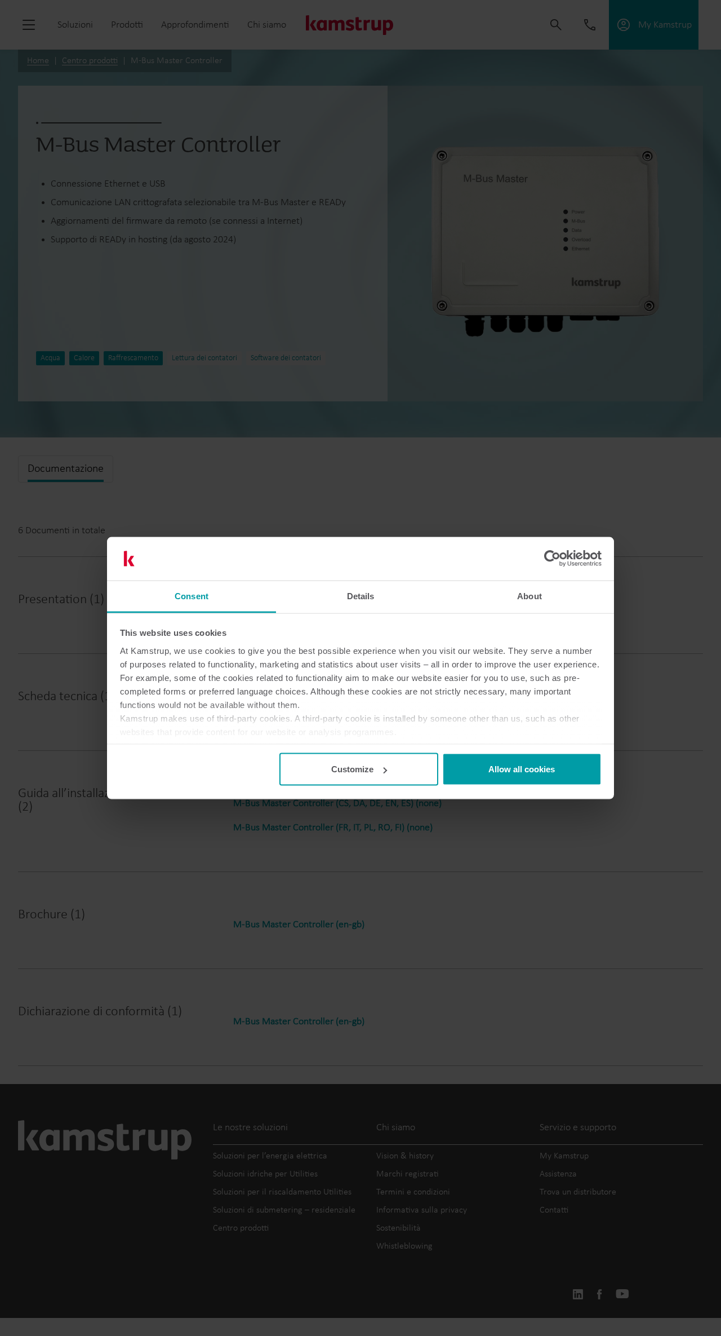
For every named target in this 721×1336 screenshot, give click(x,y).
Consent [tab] (191, 595)
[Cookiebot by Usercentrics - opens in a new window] (552, 558)
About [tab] (529, 595)
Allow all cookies (521, 769)
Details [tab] (361, 595)
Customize (352, 769)
